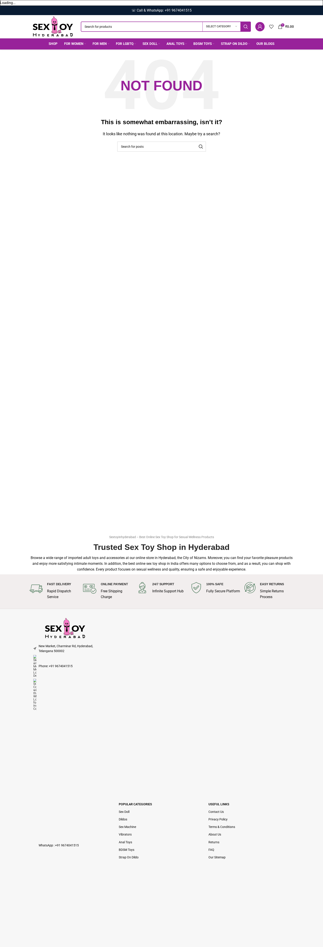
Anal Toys (125, 842)
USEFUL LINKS (218, 804)
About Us (214, 834)
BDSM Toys (126, 850)
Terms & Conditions (221, 827)
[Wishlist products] (271, 26)
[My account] (260, 26)
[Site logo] (52, 26)
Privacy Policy (218, 819)
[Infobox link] (54, 591)
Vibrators (125, 834)
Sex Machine (127, 827)
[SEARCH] (246, 27)
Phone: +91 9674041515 (56, 666)
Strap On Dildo (129, 857)
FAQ (211, 850)
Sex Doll (124, 812)
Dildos (123, 819)
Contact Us (216, 812)
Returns (213, 842)
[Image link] (65, 628)
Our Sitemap (217, 857)
